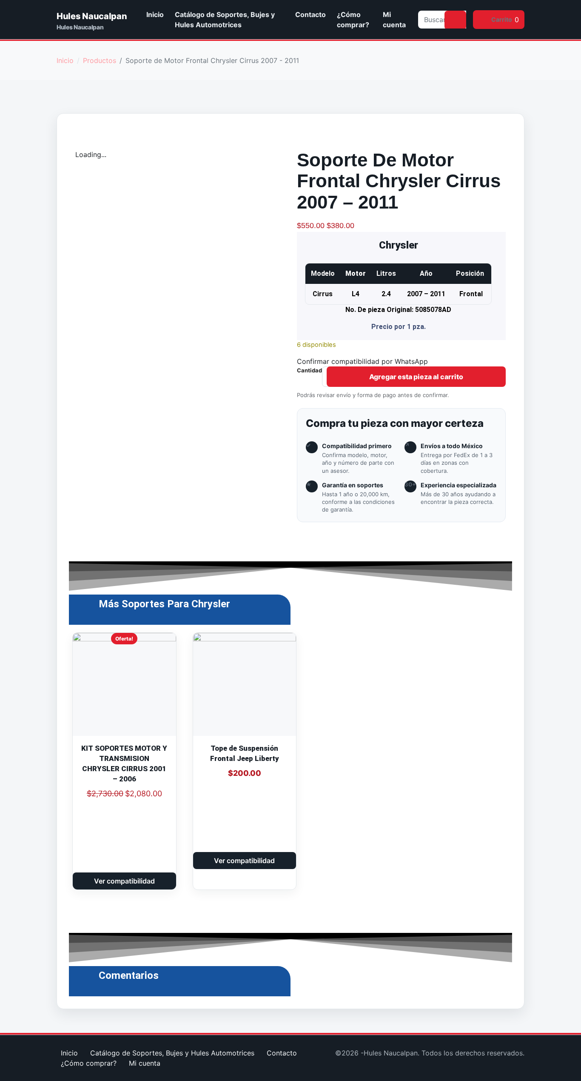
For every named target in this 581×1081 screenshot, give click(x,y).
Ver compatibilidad (124, 881)
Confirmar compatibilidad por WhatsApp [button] (362, 361)
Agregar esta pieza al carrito (416, 376)
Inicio (155, 14)
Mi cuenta (394, 19)
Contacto (310, 14)
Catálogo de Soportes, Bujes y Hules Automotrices (225, 19)
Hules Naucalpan (92, 16)
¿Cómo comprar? (353, 19)
